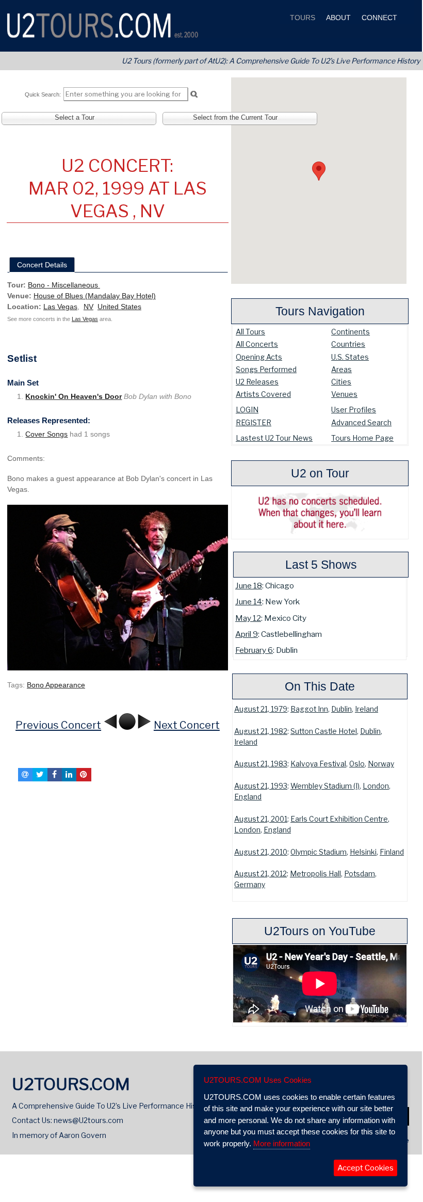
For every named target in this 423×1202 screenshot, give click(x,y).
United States (119, 306)
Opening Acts (259, 356)
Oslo (357, 764)
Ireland (366, 709)
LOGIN (247, 409)
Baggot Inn (309, 709)
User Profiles (353, 409)
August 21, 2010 (260, 852)
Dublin (341, 709)
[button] (319, 171)
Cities (341, 381)
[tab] (42, 265)
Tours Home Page (362, 438)
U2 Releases (257, 381)
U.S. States (350, 356)
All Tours (250, 331)
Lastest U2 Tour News (274, 438)
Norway (381, 764)
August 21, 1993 (260, 786)
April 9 (246, 634)
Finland (392, 852)
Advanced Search (361, 422)
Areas (341, 369)
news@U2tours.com (88, 1120)
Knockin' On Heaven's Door (73, 396)
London (376, 786)
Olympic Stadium (318, 852)
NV (88, 306)
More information (281, 1143)
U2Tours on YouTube (320, 931)
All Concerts (257, 344)
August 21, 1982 (260, 731)
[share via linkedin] (69, 774)
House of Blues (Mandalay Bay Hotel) (95, 296)
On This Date (320, 686)
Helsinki (363, 852)
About (337, 18)
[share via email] (25, 774)
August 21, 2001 (260, 819)
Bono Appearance (56, 685)
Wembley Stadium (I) (325, 786)
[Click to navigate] (117, 587)
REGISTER (253, 422)
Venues (344, 394)
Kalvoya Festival (318, 764)
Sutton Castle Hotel (323, 731)
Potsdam (359, 874)
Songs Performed (266, 369)
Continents (350, 331)
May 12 (248, 618)
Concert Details (42, 265)
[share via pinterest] (83, 774)
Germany (249, 884)
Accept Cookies (365, 1168)
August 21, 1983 (260, 764)
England (248, 797)
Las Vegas (60, 306)
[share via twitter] (39, 774)
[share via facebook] (54, 774)
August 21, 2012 (260, 874)
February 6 (254, 650)
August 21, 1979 (260, 709)
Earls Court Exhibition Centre (339, 819)
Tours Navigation (320, 311)
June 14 (248, 601)
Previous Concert (58, 725)
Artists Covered (263, 394)
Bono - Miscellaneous (64, 285)
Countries (348, 344)
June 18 (248, 585)
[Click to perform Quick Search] (193, 94)
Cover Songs (46, 434)
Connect (378, 18)
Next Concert (187, 725)
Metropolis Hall (315, 874)
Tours (301, 18)
